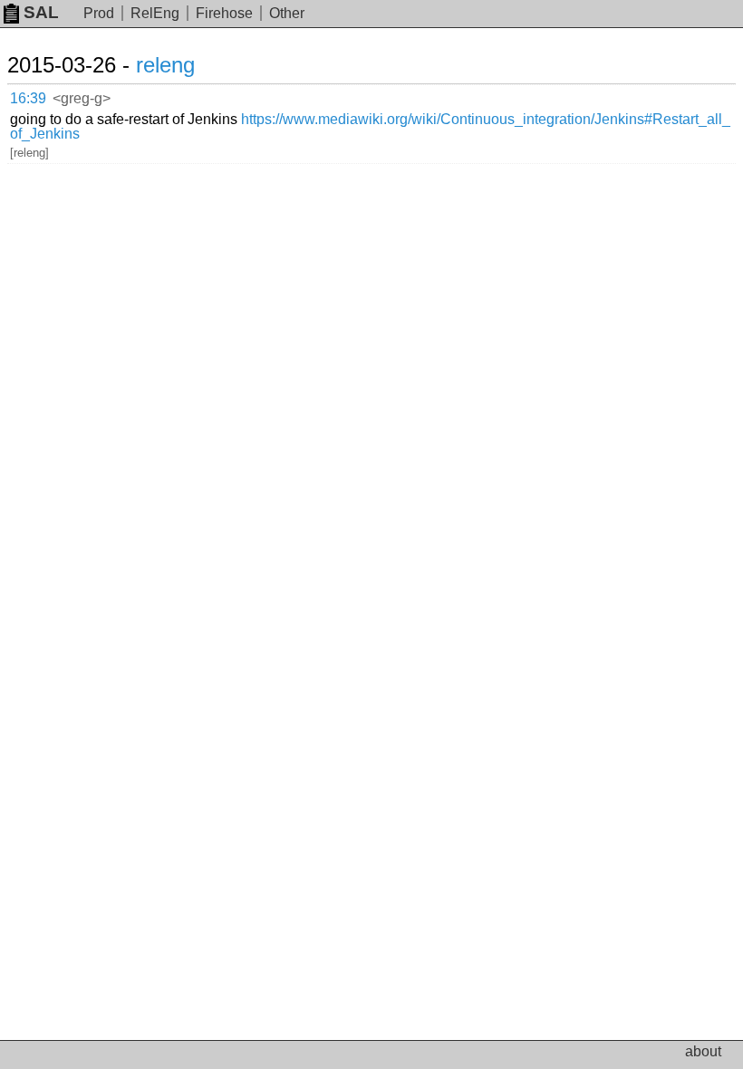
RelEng (154, 13)
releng (165, 65)
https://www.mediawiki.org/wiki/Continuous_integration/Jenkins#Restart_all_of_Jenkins (370, 126)
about (703, 1051)
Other (286, 13)
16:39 (28, 98)
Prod (98, 13)
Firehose (224, 13)
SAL (41, 12)
